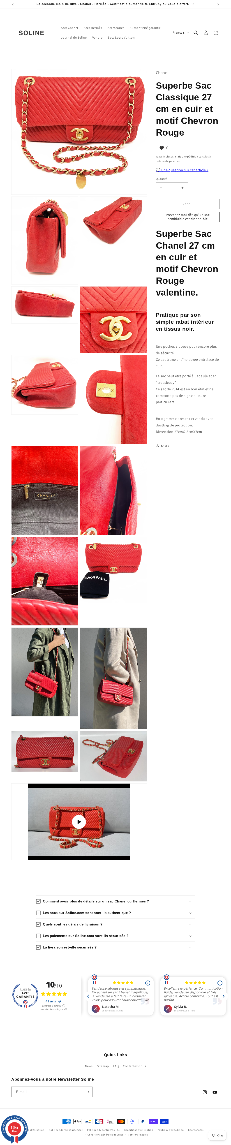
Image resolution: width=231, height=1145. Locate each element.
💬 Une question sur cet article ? (182, 170)
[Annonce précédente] (13, 4)
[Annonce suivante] (218, 4)
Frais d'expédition (186, 156)
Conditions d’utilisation (138, 1129)
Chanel (162, 72)
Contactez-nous (134, 1066)
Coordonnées (196, 1129)
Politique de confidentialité (103, 1129)
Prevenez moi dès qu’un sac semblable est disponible (188, 217)
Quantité (161, 179)
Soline (40, 1129)
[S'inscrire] (87, 1092)
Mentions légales (138, 1134)
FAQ (116, 1066)
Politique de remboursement (66, 1129)
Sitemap (103, 1066)
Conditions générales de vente (105, 1134)
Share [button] (165, 446)
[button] (196, 33)
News (89, 1066)
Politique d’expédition (170, 1129)
